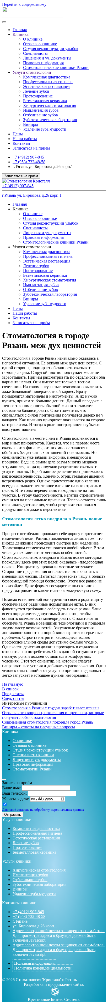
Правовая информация (43, 63)
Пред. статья (13, 693)
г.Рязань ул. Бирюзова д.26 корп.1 (32, 195)
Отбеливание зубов (40, 115)
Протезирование (38, 96)
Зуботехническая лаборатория (50, 119)
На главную (12, 684)
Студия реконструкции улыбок (50, 48)
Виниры (30, 124)
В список (10, 689)
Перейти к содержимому (24, 4)
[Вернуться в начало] (32, 16)
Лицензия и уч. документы (47, 58)
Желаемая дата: (15, 799)
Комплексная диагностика (46, 77)
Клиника (21, 34)
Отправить (12, 815)
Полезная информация (34, 963)
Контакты (21, 143)
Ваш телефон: (14, 793)
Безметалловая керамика (45, 100)
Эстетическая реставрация (46, 86)
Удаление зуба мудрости (44, 129)
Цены (18, 134)
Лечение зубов (36, 91)
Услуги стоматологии (32, 72)
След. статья (13, 698)
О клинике (32, 39)
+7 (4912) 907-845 (28, 157)
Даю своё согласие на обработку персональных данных (43, 810)
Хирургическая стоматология (49, 105)
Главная (20, 29)
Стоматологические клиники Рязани (56, 67)
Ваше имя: (11, 787)
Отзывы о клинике (40, 44)
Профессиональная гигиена (48, 82)
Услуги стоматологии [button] (32, 247)
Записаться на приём (31, 148)
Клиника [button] (21, 209)
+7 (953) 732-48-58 (29, 162)
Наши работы (25, 138)
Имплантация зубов (41, 110)
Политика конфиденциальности (43, 968)
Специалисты (35, 53)
